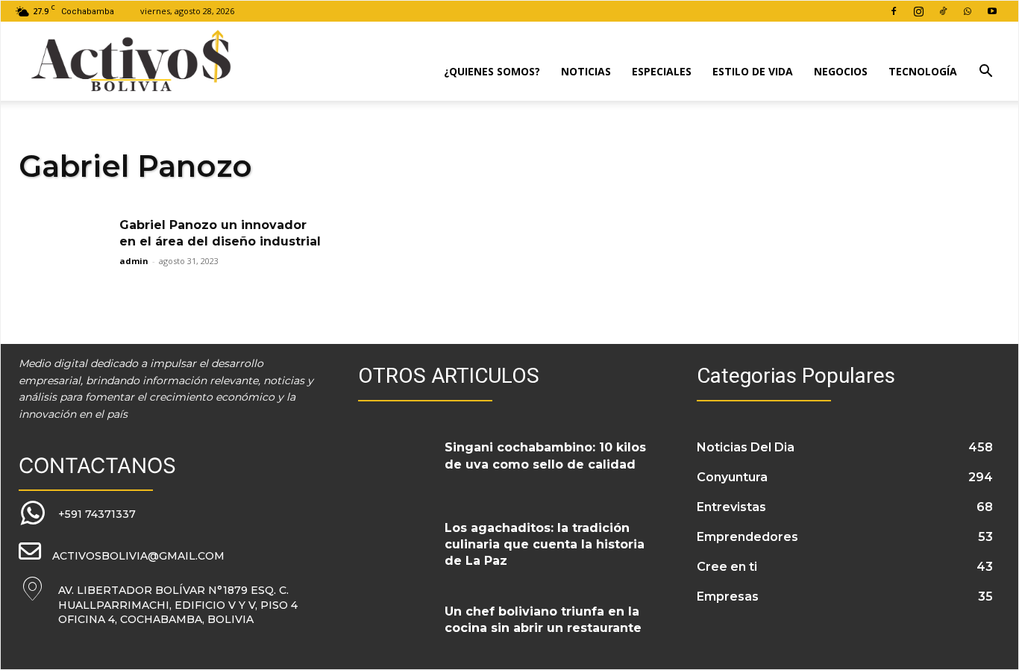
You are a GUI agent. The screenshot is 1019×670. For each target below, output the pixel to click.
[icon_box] (77, 513)
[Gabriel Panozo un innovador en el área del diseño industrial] (64, 249)
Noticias (586, 71)
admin (133, 260)
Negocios (841, 71)
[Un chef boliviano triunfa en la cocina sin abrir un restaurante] (396, 627)
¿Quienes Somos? (492, 71)
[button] (985, 73)
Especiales (662, 71)
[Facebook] (893, 11)
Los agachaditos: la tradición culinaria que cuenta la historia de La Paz (545, 545)
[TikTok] (943, 11)
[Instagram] (918, 11)
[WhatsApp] (967, 11)
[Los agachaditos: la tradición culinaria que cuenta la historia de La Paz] (396, 544)
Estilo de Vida (752, 71)
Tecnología (922, 71)
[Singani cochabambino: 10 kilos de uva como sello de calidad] (396, 463)
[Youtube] (992, 11)
